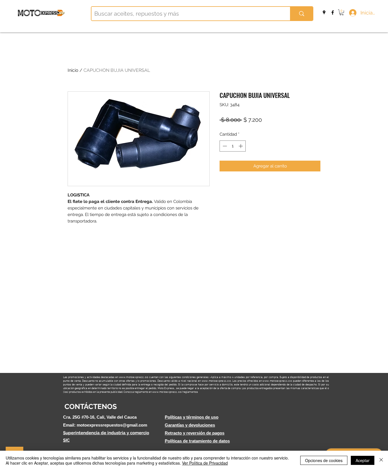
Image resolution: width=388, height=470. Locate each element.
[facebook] (332, 12)
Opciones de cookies (324, 460)
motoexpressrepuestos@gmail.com (112, 425)
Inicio (73, 70)
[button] (341, 12)
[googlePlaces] (324, 12)
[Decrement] (224, 146)
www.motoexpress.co (133, 377)
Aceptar (363, 460)
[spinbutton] (232, 146)
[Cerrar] (381, 460)
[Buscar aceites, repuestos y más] (301, 13)
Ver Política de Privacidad (205, 463)
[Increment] (241, 146)
